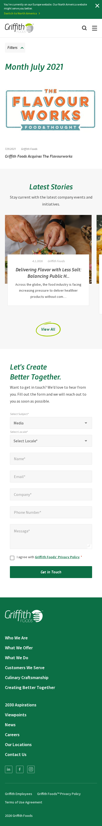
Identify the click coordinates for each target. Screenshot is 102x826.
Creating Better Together (30, 687)
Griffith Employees (18, 794)
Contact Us (15, 754)
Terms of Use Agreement (23, 802)
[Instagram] (31, 769)
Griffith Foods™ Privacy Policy (59, 794)
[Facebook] (20, 769)
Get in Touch (51, 571)
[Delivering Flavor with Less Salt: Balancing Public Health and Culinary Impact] (48, 249)
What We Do (16, 657)
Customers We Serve (25, 667)
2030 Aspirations (20, 705)
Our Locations (18, 744)
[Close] (97, 5)
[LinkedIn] (8, 769)
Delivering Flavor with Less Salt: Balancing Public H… (48, 272)
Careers (12, 734)
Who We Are (16, 638)
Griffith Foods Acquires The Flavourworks (38, 156)
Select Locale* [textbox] (26, 440)
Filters (12, 47)
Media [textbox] (19, 422)
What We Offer (19, 648)
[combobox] (51, 423)
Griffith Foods (29, 149)
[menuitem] (8, 769)
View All (48, 329)
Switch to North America (20, 13)
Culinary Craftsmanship (27, 677)
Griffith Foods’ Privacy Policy (57, 557)
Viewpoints (15, 715)
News (10, 724)
